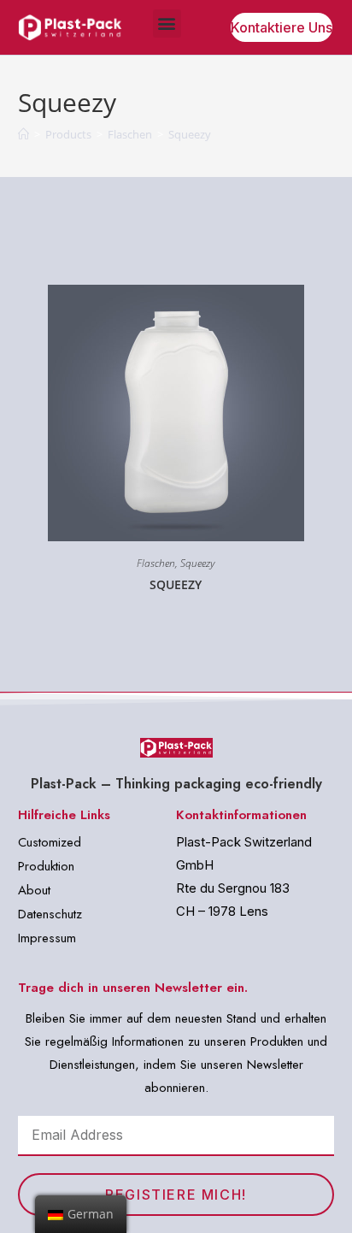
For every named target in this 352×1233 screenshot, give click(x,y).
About (34, 890)
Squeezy (197, 563)
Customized (49, 842)
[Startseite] (23, 134)
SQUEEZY (176, 584)
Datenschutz (50, 914)
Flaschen (156, 563)
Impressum (47, 938)
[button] (167, 23)
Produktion (46, 866)
